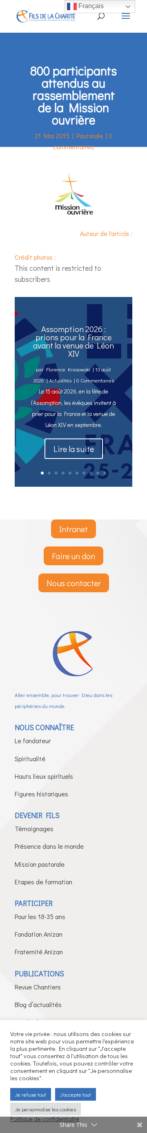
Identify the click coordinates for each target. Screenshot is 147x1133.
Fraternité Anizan (39, 951)
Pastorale (89, 135)
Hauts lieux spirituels (44, 776)
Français (90, 5)
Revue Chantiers (38, 986)
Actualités (60, 380)
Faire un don (73, 556)
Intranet (73, 529)
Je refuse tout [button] (30, 1094)
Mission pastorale (40, 864)
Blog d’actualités (38, 1004)
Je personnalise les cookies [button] (45, 1109)
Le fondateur (33, 740)
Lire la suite (73, 448)
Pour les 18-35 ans (40, 916)
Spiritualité (30, 758)
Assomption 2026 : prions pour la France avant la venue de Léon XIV (73, 341)
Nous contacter (74, 583)
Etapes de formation (43, 881)
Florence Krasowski (68, 369)
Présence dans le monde (49, 846)
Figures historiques (41, 793)
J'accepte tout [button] (75, 1094)
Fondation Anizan (38, 934)
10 (104, 473)
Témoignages (34, 828)
